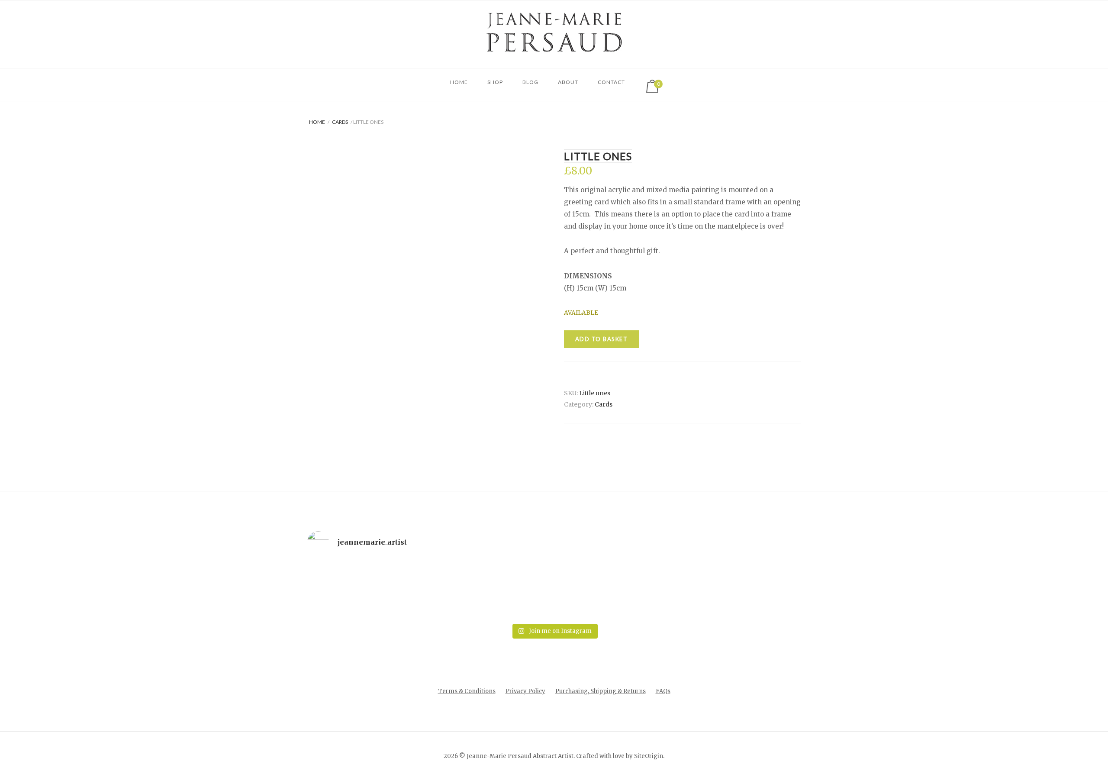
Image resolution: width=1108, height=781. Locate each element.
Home (459, 82)
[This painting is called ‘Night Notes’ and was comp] (554, 589)
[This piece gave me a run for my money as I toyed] (753, 589)
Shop (495, 82)
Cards (340, 122)
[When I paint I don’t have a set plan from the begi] (653, 589)
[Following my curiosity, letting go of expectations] (454, 589)
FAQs (663, 691)
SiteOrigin (648, 756)
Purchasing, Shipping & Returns (600, 691)
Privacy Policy (525, 691)
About (568, 82)
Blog (530, 82)
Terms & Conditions (467, 691)
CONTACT (611, 82)
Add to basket (601, 339)
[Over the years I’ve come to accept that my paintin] (355, 589)
